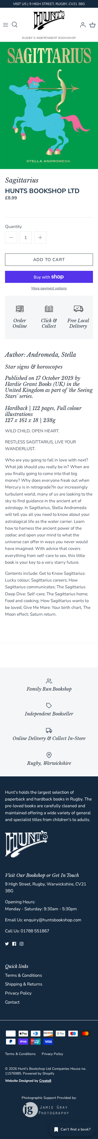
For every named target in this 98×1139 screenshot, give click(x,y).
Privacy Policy (18, 993)
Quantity (13, 226)
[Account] (81, 24)
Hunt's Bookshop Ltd (34, 1068)
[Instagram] (21, 944)
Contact (12, 1002)
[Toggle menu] (5, 24)
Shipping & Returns (23, 984)
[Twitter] (7, 944)
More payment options (49, 288)
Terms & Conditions (23, 975)
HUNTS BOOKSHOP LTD (42, 191)
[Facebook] (14, 944)
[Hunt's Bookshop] (49, 20)
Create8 (45, 1080)
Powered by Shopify (38, 1073)
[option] (49, 105)
